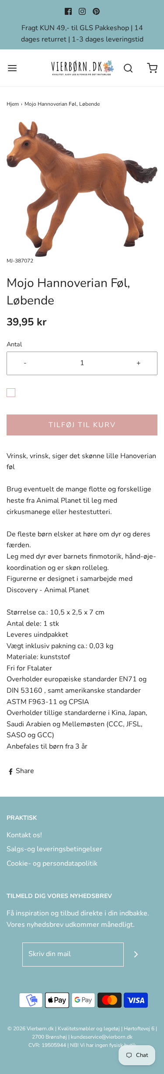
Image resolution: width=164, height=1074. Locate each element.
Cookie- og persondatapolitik (52, 863)
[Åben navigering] (12, 68)
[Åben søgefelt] (128, 68)
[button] (82, 189)
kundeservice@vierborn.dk (102, 1036)
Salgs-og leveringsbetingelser (54, 849)
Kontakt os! (24, 835)
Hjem (13, 103)
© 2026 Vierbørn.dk (30, 1028)
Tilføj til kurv (82, 425)
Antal (14, 344)
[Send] (136, 955)
